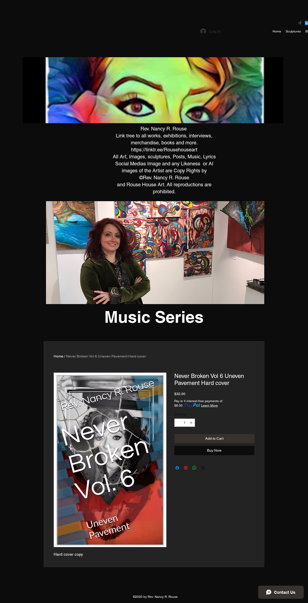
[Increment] (191, 423)
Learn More (209, 405)
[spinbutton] (185, 423)
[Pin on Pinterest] (185, 468)
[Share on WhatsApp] (194, 468)
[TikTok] (300, 23)
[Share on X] (203, 468)
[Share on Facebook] (177, 468)
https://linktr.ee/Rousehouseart (164, 149)
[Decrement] (178, 423)
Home (58, 356)
